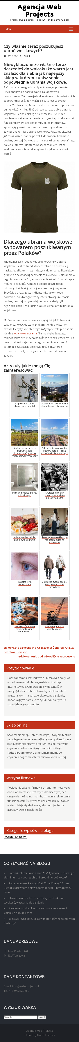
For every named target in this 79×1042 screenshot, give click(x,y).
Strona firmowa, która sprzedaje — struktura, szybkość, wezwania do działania (34, 900)
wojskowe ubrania (25, 333)
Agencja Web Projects (39, 10)
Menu (9, 29)
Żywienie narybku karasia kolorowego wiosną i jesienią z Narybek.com (35, 910)
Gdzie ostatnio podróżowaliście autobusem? (46, 656)
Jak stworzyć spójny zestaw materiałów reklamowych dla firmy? (39, 921)
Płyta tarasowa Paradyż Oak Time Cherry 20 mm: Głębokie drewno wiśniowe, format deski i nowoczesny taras (37, 887)
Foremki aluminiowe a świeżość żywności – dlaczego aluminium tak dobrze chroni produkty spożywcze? (39, 875)
